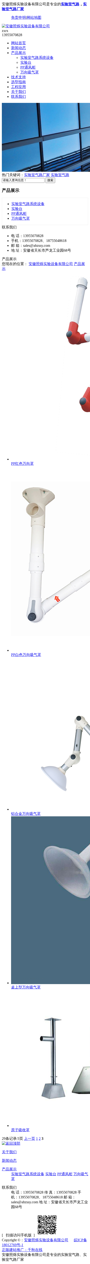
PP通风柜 (28, 67)
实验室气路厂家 (37, 175)
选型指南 (18, 82)
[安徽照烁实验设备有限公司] (26, 26)
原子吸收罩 (20, 1130)
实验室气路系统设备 (37, 58)
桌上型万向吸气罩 (26, 987)
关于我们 (18, 92)
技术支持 (18, 77)
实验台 (25, 62)
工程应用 (18, 87)
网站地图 (34, 17)
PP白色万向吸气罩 (26, 655)
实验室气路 (70, 4)
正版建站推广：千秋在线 (22, 1250)
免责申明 (18, 17)
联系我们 (18, 96)
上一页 (29, 1138)
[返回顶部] (11, 1143)
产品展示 (18, 53)
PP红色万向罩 (22, 464)
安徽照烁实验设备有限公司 (51, 264)
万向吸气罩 (29, 72)
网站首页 (18, 43)
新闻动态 (18, 48)
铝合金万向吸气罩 (26, 814)
